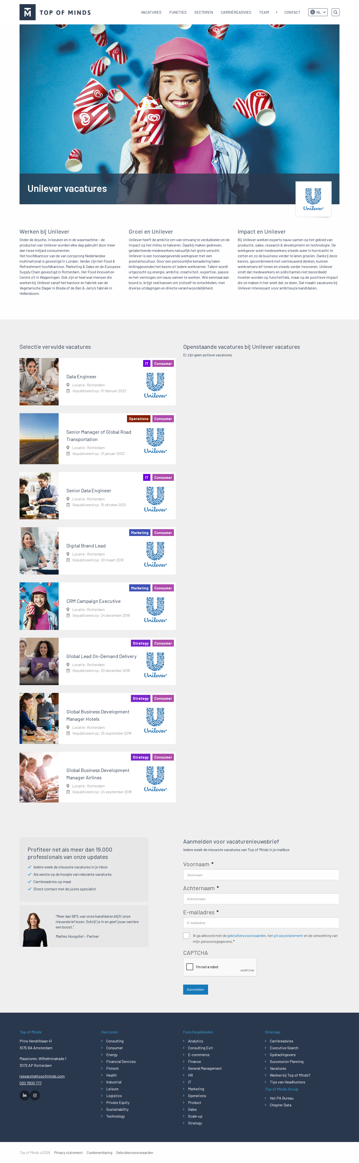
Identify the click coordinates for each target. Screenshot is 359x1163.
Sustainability (117, 1109)
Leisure (112, 1088)
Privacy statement (68, 1152)
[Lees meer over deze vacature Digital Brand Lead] (98, 551)
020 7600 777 (31, 1083)
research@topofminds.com (42, 1076)
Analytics (195, 1041)
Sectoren (203, 12)
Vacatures (151, 12)
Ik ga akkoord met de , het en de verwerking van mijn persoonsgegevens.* (265, 938)
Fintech (112, 1068)
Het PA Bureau (282, 1098)
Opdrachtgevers (283, 1054)
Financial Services (121, 1061)
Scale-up (195, 1116)
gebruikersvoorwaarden (246, 935)
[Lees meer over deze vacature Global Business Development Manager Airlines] (98, 777)
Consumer (114, 1047)
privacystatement (288, 935)
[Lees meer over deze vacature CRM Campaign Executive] (98, 606)
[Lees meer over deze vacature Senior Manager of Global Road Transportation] (98, 438)
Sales (192, 1109)
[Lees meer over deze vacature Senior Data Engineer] (98, 495)
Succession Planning (287, 1061)
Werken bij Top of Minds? (290, 1075)
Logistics (114, 1095)
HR (190, 1075)
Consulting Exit (200, 1047)
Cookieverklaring (99, 1152)
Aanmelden (195, 989)
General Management (205, 1068)
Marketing (196, 1088)
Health (111, 1075)
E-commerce (199, 1054)
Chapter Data (280, 1104)
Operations (197, 1095)
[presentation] (220, 967)
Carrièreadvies (236, 12)
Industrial (113, 1082)
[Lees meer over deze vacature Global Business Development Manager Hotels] (98, 718)
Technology (115, 1116)
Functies (178, 12)
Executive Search (284, 1047)
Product (194, 1102)
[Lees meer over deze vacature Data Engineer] (98, 381)
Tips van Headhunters (287, 1082)
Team (264, 12)
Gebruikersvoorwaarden (134, 1152)
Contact (292, 12)
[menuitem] (151, 12)
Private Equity (117, 1102)
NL (318, 12)
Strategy (195, 1123)
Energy (111, 1054)
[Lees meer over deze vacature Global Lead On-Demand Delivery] (98, 661)
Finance (194, 1061)
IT (189, 1082)
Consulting (115, 1041)
